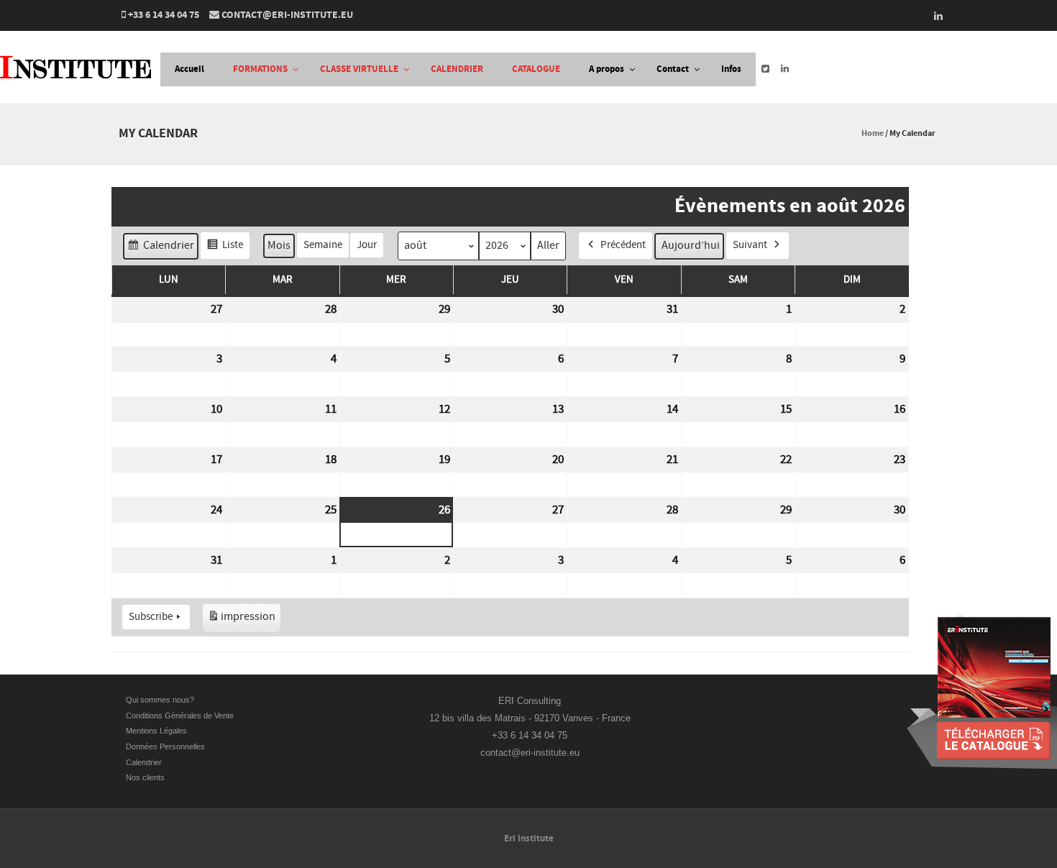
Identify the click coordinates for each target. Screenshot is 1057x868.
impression (241, 620)
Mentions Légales (156, 730)
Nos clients (145, 777)
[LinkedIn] (934, 15)
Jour (367, 245)
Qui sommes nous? (160, 699)
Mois (278, 245)
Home (872, 133)
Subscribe (151, 616)
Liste (224, 248)
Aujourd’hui (691, 245)
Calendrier (160, 249)
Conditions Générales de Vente (181, 715)
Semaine (322, 245)
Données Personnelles (165, 746)
